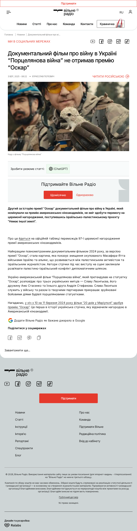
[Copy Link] (39, 338)
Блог (18, 455)
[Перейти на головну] (66, 12)
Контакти (87, 24)
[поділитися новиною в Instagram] (110, 41)
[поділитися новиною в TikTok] (127, 41)
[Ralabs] (17, 524)
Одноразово (84, 194)
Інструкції (21, 426)
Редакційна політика (92, 434)
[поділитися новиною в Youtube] (93, 41)
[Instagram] (28, 383)
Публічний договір (68, 497)
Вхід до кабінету (89, 441)
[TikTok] (49, 383)
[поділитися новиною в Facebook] (101, 41)
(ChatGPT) (61, 169)
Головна (8, 34)
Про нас (52, 24)
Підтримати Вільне (91, 426)
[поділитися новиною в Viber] (29, 338)
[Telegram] (39, 383)
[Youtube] (6, 383)
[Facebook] (17, 383)
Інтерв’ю (20, 434)
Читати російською (108, 76)
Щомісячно (58, 195)
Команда (69, 24)
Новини (22, 24)
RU (121, 12)
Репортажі (22, 441)
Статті (36, 24)
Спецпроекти (24, 448)
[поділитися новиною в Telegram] (118, 41)
